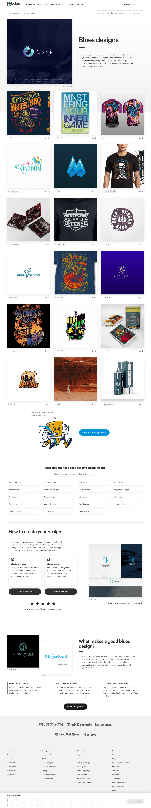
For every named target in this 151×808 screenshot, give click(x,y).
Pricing (44, 771)
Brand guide (81, 767)
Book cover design (84, 778)
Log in (141, 4)
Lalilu (58, 404)
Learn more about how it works (124, 603)
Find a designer (57, 4)
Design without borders (120, 763)
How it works (43, 4)
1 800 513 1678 (130, 4)
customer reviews (53, 609)
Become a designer (119, 755)
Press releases (12, 763)
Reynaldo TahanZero (110, 191)
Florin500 (13, 404)
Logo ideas (116, 774)
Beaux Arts (60, 138)
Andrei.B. (107, 351)
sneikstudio (12, 669)
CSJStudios (107, 244)
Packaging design (83, 771)
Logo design (81, 755)
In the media (11, 767)
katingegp (13, 351)
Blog (114, 759)
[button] (148, 795)
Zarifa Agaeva (14, 244)
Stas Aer (106, 138)
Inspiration (70, 4)
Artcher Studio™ (62, 244)
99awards (116, 767)
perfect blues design (90, 66)
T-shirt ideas (116, 778)
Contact (10, 759)
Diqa (58, 191)
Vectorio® (60, 297)
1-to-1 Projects (47, 759)
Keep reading (22, 693)
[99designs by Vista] (13, 4)
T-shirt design (82, 774)
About (9, 755)
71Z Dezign (107, 297)
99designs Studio (48, 774)
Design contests (48, 755)
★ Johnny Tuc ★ (109, 404)
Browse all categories (85, 782)
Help (114, 790)
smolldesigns (14, 191)
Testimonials (11, 771)
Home (9, 13)
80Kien (12, 138)
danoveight (13, 297)
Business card (82, 759)
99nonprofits (11, 774)
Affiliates (115, 771)
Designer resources (119, 782)
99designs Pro (47, 778)
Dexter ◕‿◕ (68, 86)
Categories (30, 4)
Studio (80, 4)
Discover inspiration (49, 767)
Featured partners (118, 786)
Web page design (83, 763)
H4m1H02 (60, 351)
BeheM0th (94, 600)
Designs (26, 13)
